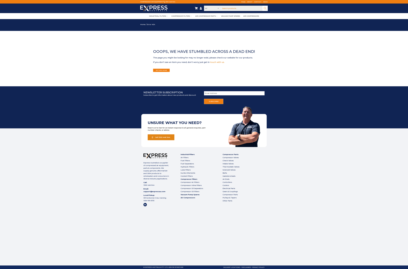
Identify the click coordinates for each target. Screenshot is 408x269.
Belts (225, 173)
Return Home (161, 70)
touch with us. (217, 62)
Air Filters (184, 157)
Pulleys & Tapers (230, 198)
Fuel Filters (185, 161)
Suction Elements (188, 173)
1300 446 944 (170, 2)
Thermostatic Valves (231, 167)
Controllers (227, 182)
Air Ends (226, 179)
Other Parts (227, 201)
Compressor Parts (230, 195)
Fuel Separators (187, 164)
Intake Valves (228, 164)
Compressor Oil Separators (192, 188)
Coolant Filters (187, 176)
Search (265, 8)
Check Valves (228, 161)
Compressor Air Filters (190, 182)
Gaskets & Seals (229, 176)
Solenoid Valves (229, 170)
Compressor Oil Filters (190, 191)
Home (142, 24)
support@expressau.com (154, 191)
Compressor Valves (231, 157)
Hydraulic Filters (187, 167)
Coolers (226, 185)
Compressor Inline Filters (191, 185)
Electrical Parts (229, 188)
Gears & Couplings (230, 191)
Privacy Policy (258, 267)
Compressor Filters (189, 179)
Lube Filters (186, 170)
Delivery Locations (231, 267)
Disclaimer (246, 267)
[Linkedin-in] (145, 204)
